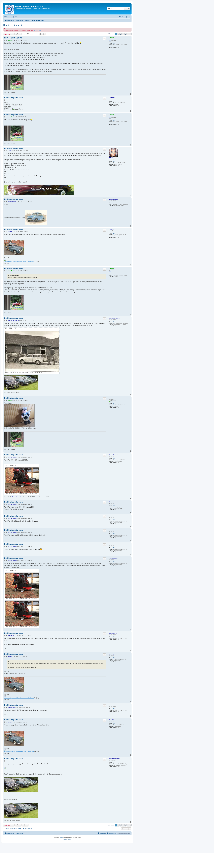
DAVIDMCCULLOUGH (114, 318)
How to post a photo (13, 25)
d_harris (111, 157)
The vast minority (113, 454)
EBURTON (111, 97)
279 (114, 233)
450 (114, 458)
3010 (114, 321)
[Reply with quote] (104, 38)
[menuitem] (15, 17)
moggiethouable (113, 199)
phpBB (61, 837)
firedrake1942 (113, 633)
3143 (114, 637)
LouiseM (111, 37)
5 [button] (125, 34)
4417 (114, 43)
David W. (111, 229)
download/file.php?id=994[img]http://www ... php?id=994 (19, 261)
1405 (114, 203)
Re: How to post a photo (13, 98)
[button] (130, 34)
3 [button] (120, 34)
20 (113, 101)
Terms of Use (37, 30)
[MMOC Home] (9, 9)
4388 (114, 161)
